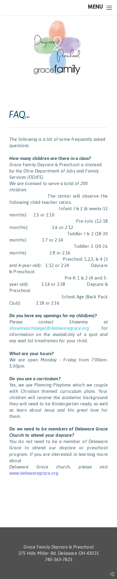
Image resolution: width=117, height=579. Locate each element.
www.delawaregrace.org (33, 473)
